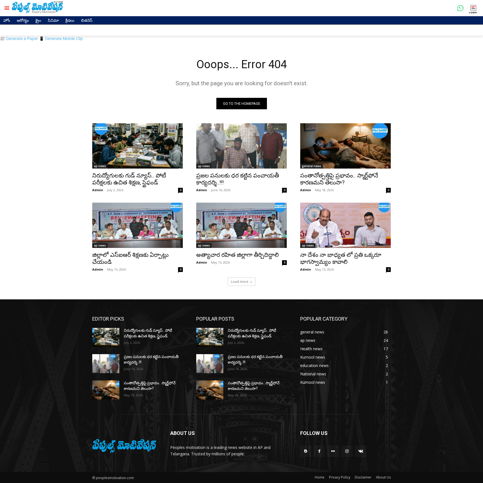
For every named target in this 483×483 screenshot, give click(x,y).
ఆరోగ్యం (23, 20)
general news (311, 166)
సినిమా (53, 20)
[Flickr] (333, 451)
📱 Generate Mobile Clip (61, 38)
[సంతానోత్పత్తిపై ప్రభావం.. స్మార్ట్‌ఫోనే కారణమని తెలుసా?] (345, 146)
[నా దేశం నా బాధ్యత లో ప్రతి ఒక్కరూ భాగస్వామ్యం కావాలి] (345, 225)
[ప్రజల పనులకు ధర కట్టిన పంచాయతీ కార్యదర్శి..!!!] (241, 146)
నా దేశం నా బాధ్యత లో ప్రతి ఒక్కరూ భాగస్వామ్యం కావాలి (340, 258)
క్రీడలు (69, 20)
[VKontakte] (360, 451)
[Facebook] (319, 451)
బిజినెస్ (87, 20)
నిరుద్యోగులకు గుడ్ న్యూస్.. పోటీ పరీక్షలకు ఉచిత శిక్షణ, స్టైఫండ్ (129, 179)
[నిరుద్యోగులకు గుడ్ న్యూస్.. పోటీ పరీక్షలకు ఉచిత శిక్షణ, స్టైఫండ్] (137, 146)
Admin (97, 190)
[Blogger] (305, 451)
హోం (6, 20)
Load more (239, 281)
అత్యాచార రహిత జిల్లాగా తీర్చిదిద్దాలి (237, 255)
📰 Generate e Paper (19, 38)
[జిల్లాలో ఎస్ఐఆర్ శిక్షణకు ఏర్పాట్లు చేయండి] (137, 225)
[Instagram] (347, 451)
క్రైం (38, 20)
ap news (100, 166)
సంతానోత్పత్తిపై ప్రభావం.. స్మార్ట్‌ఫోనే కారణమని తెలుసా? (339, 179)
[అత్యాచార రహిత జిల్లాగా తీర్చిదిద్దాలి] (241, 225)
